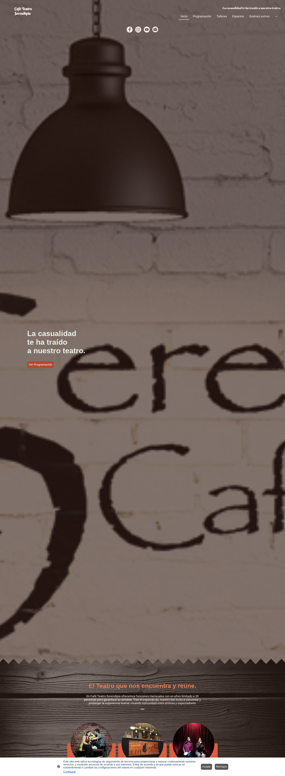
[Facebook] (130, 30)
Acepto (206, 766)
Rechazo (221, 766)
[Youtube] (147, 30)
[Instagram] (138, 30)
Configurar (69, 771)
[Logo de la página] (26, 18)
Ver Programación (40, 364)
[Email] (155, 30)
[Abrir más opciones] (276, 16)
